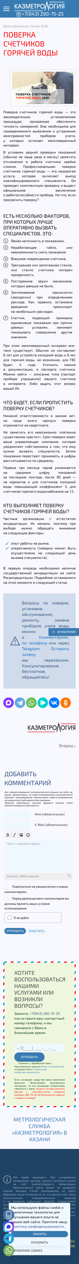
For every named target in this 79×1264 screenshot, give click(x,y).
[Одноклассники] (65, 702)
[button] (6, 9)
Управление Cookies (27, 1250)
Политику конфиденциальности (37, 1226)
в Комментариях (45, 637)
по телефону (34, 642)
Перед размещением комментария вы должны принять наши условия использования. (36, 903)
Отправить (15, 931)
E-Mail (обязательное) (51, 825)
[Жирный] (8, 835)
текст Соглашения (52, 1066)
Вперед (66, 745)
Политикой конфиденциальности (30, 1071)
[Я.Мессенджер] (43, 702)
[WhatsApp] (31, 702)
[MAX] (8, 702)
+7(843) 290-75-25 (43, 14)
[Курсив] (14, 835)
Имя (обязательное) (50, 814)
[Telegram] (20, 702)
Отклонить (39, 1242)
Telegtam (31, 648)
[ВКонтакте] (54, 702)
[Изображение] (21, 835)
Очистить (36, 931)
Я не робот (21, 918)
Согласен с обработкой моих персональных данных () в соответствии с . (39, 1068)
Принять (39, 1234)
